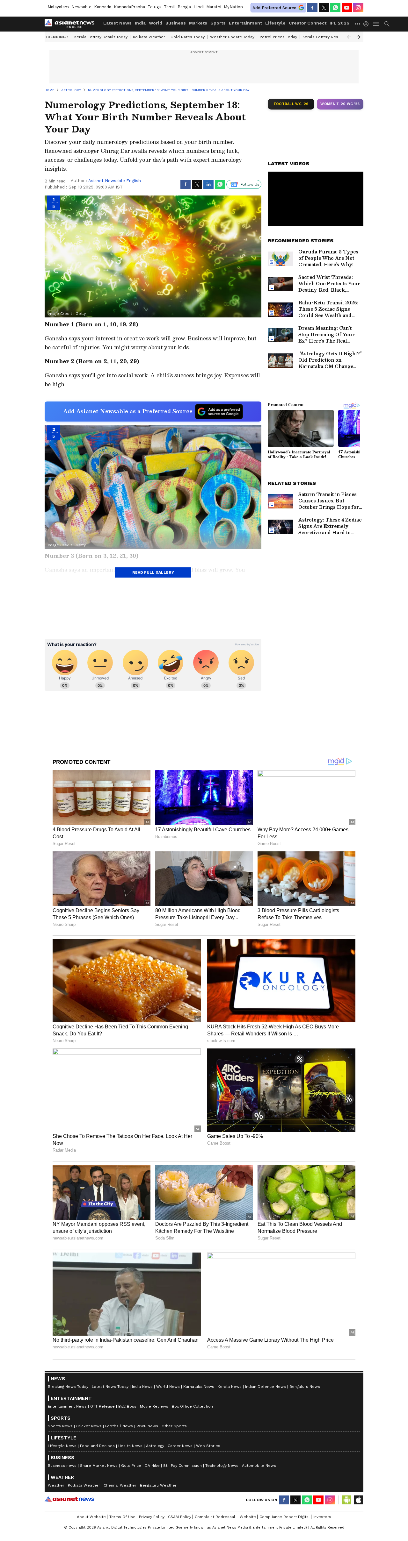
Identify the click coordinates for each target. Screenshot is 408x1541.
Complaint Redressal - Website (225, 1517)
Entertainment (245, 22)
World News (168, 1386)
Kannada (102, 6)
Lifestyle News (62, 1446)
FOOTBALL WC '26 (291, 104)
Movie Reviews (154, 1406)
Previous (349, 36)
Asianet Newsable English (114, 180)
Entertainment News (67, 1406)
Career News (180, 1446)
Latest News (117, 22)
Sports (218, 22)
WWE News (147, 1426)
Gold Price (131, 1465)
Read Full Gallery (153, 572)
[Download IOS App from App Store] (358, 1499)
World (155, 22)
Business (175, 22)
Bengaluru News (304, 1386)
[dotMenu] (358, 24)
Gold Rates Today (188, 37)
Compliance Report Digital (284, 1517)
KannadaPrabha (129, 6)
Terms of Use (122, 1517)
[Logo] (72, 24)
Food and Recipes (97, 1446)
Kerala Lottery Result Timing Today (335, 37)
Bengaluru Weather (158, 1485)
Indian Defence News (265, 1386)
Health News (130, 1446)
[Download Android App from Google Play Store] (347, 1499)
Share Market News (99, 1465)
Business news (62, 1465)
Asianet (69, 1499)
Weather (56, 1485)
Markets (198, 22)
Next (358, 36)
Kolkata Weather (149, 37)
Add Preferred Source (274, 7)
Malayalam (58, 6)
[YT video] (347, 7)
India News (142, 1386)
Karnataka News (198, 1386)
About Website (91, 1517)
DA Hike (152, 1465)
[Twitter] (324, 7)
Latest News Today (110, 1386)
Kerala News (230, 1386)
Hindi (198, 6)
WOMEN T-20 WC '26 (340, 104)
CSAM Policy (179, 1517)
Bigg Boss (127, 1406)
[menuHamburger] (376, 24)
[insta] (358, 7)
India (140, 22)
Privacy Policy (151, 1517)
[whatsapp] (335, 7)
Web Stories (208, 1446)
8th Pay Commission (182, 1465)
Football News (119, 1426)
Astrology (155, 1446)
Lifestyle (275, 22)
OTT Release (102, 1406)
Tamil (169, 6)
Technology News (221, 1465)
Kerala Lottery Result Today (100, 37)
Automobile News (259, 1465)
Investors (322, 1517)
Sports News (60, 1426)
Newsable (81, 6)
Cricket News (89, 1426)
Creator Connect (307, 22)
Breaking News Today (68, 1386)
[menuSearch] (387, 23)
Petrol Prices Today (278, 37)
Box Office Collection (192, 1406)
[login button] (367, 24)
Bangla (184, 6)
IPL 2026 (339, 22)
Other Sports (174, 1426)
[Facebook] (312, 7)
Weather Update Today (232, 37)
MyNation (233, 6)
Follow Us (250, 184)
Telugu (154, 6)
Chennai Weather (120, 1485)
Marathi (213, 6)
